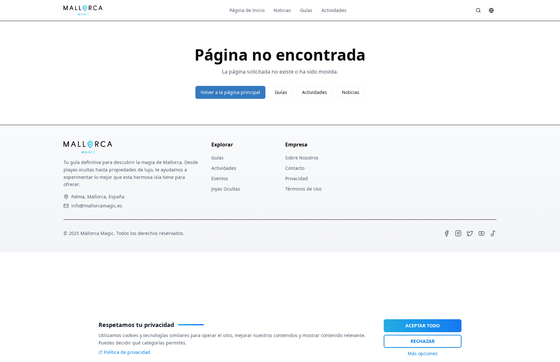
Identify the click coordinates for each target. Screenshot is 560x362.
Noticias (282, 10)
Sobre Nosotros (302, 158)
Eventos (219, 178)
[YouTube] (481, 233)
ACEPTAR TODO (422, 325)
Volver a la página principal (230, 92)
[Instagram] (458, 233)
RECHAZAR (423, 341)
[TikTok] (493, 233)
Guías (306, 10)
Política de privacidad (127, 352)
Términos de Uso (303, 189)
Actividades (333, 10)
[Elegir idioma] (491, 10)
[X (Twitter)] (470, 233)
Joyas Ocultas (225, 189)
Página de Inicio (246, 10)
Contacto (294, 168)
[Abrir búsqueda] (478, 10)
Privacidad (296, 178)
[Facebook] (446, 233)
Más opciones (423, 353)
